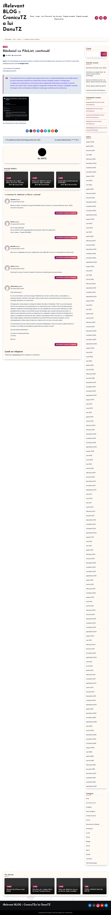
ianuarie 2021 (90, 326)
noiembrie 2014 (91, 593)
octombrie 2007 (91, 782)
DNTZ (9, 55)
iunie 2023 (89, 228)
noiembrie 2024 (91, 167)
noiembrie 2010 (91, 700)
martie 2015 (90, 584)
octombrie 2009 (91, 717)
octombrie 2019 (91, 391)
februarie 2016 (90, 554)
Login (38, 16)
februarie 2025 (91, 159)
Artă (87, 798)
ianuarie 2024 (90, 198)
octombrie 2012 (91, 653)
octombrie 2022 (91, 258)
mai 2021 (89, 309)
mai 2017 (89, 503)
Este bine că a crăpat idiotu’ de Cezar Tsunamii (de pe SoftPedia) (15, 182)
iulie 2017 (89, 494)
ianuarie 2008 (90, 769)
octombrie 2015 (91, 571)
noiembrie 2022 (91, 253)
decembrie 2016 (91, 520)
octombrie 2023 (91, 210)
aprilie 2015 (89, 580)
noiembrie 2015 (91, 567)
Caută (88, 48)
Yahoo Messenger (91, 863)
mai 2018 (89, 464)
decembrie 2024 (91, 163)
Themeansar (68, 912)
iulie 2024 (89, 180)
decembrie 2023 (91, 202)
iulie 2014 (89, 601)
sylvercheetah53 (91, 115)
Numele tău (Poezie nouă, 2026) (96, 68)
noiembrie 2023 (91, 206)
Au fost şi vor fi (91, 803)
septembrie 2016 (91, 533)
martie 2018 (90, 468)
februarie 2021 (90, 322)
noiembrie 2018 (91, 438)
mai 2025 (89, 155)
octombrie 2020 (91, 339)
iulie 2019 (89, 404)
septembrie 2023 (91, 215)
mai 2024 (89, 185)
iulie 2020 (89, 352)
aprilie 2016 (89, 550)
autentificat (16, 355)
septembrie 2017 (91, 490)
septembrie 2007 (91, 786)
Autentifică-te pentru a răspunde (66, 213)
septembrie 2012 (91, 657)
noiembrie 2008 (91, 739)
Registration (59, 19)
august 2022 (90, 266)
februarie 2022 (91, 283)
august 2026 (90, 142)
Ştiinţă (88, 854)
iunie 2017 (89, 498)
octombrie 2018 (91, 442)
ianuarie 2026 (90, 150)
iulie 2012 (89, 661)
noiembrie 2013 (91, 623)
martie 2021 (90, 318)
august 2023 (90, 219)
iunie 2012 (89, 666)
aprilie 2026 (90, 146)
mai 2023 (89, 232)
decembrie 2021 (91, 288)
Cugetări (89, 807)
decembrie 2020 (91, 331)
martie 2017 (90, 507)
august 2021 (90, 301)
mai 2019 (89, 412)
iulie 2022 (89, 271)
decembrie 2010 (91, 696)
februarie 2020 (91, 374)
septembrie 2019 (91, 395)
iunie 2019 (89, 408)
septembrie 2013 (91, 631)
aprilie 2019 (89, 417)
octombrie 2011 (91, 679)
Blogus (60, 912)
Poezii (88, 837)
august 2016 (90, 537)
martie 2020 (90, 369)
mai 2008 (89, 752)
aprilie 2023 (89, 236)
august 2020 (90, 348)
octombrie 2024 (91, 172)
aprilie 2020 (90, 365)
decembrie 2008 (91, 735)
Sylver (12, 222)
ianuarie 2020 (90, 378)
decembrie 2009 (91, 713)
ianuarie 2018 (90, 477)
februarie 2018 (90, 472)
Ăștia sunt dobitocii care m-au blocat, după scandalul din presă (41, 182)
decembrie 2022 (91, 249)
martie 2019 (90, 421)
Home (32, 16)
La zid (5, 47)
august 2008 (90, 747)
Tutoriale (89, 858)
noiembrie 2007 (91, 777)
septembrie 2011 (91, 683)
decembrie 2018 (91, 434)
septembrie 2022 (91, 262)
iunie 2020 (89, 356)
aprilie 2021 (89, 314)
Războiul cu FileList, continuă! (26, 51)
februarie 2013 (90, 644)
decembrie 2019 (91, 382)
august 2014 (90, 597)
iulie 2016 (89, 541)
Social (88, 846)
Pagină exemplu (69, 16)
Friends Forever (91, 816)
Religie (88, 841)
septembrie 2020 (91, 344)
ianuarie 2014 (90, 614)
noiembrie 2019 (91, 387)
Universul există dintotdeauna (95, 90)
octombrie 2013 (91, 627)
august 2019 (90, 399)
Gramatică (89, 828)
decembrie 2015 (91, 563)
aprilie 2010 (89, 709)
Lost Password (46, 16)
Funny (88, 820)
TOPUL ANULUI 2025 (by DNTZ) (96, 86)
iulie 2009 (89, 726)
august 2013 (90, 636)
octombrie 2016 (91, 528)
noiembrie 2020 (91, 335)
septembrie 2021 (91, 296)
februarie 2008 (91, 765)
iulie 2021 (89, 305)
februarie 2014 (90, 610)
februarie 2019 (90, 425)
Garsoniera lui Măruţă (92, 824)
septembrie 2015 (91, 576)
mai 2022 (89, 275)
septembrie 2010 (91, 704)
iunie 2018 (89, 460)
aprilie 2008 (90, 756)
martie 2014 (90, 606)
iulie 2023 (89, 223)
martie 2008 (90, 760)
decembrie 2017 (91, 481)
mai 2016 (89, 546)
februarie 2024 (91, 193)
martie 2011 (89, 687)
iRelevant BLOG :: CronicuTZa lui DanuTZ (15, 18)
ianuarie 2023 (90, 245)
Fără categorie (90, 811)
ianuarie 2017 (90, 515)
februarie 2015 (90, 588)
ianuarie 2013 (90, 649)
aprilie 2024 (90, 189)
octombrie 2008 (91, 743)
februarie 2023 (91, 240)
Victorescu (14, 286)
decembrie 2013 (91, 619)
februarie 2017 (90, 511)
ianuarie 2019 (90, 430)
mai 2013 (89, 640)
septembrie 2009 (91, 722)
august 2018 (90, 451)
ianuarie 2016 (90, 558)
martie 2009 (90, 730)
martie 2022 (90, 279)
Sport (88, 850)
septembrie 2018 (91, 447)
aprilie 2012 (89, 670)
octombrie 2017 (91, 485)
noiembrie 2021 (91, 292)
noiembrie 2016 (91, 524)
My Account (57, 16)
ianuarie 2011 (90, 692)
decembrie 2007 (91, 773)
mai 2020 (89, 361)
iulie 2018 (89, 455)
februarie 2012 (90, 674)
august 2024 (90, 176)
